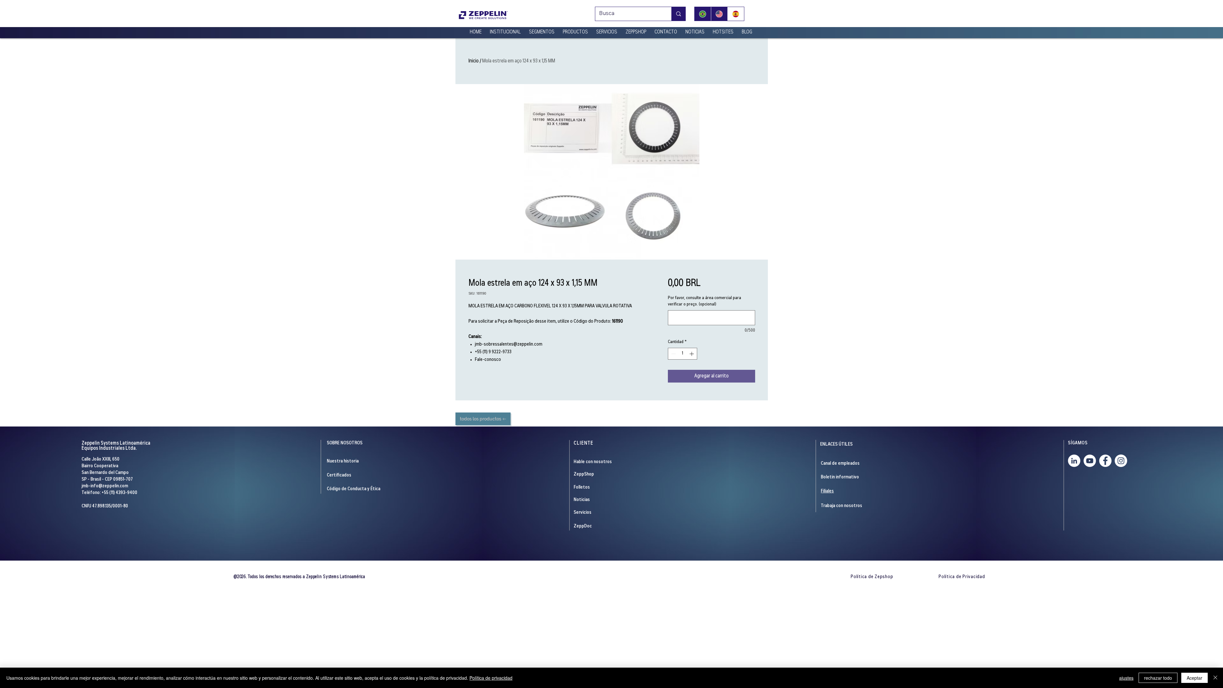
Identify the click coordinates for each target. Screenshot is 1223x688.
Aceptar (1194, 678)
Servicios (582, 512)
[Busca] (678, 14)
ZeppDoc (583, 526)
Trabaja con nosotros (841, 506)
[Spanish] (735, 14)
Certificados (339, 475)
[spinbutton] (682, 353)
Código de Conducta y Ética (353, 489)
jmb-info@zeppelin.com (105, 486)
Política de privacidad (490, 678)
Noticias (582, 500)
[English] (719, 14)
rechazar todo (1158, 678)
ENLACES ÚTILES (836, 444)
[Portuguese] (703, 14)
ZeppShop (584, 474)
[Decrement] (673, 353)
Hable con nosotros (593, 462)
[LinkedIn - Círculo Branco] (1074, 461)
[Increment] (692, 353)
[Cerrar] (1215, 678)
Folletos (582, 487)
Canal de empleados (840, 463)
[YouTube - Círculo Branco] (1090, 461)
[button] (505, 29)
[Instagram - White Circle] (1121, 461)
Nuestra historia (343, 461)
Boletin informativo (840, 477)
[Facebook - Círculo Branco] (1105, 461)
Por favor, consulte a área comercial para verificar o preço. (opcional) (704, 301)
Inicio (473, 61)
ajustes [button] (1126, 678)
